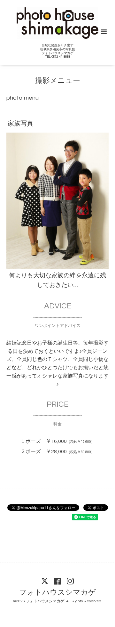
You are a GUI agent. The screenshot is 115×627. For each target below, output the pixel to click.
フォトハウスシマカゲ (57, 592)
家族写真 (20, 123)
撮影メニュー (57, 81)
